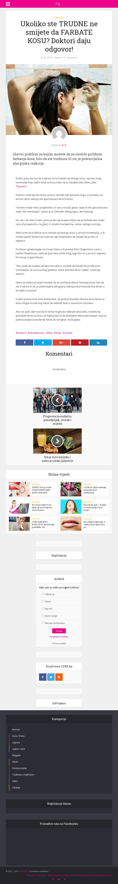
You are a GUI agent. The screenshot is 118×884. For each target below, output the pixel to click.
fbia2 (58, 333)
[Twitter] (51, 677)
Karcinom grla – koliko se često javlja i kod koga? (95, 507)
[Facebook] (42, 677)
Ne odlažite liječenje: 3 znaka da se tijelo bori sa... (94, 524)
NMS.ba (23, 871)
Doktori (22, 333)
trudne (68, 333)
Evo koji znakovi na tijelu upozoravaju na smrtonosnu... (42, 507)
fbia (50, 333)
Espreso (21, 186)
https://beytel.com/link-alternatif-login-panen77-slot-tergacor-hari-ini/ (80, 875)
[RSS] (59, 677)
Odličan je (50, 594)
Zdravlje (59, 17)
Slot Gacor (41, 875)
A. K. (63, 57)
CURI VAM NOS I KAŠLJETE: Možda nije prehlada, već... (43, 524)
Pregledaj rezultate (59, 636)
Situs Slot (30, 875)
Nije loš (48, 608)
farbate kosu (37, 333)
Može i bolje (51, 615)
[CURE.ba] (57, 3)
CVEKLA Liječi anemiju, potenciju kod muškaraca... (95, 490)
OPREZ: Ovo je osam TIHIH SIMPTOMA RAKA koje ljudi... (41, 490)
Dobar (48, 601)
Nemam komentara (54, 623)
